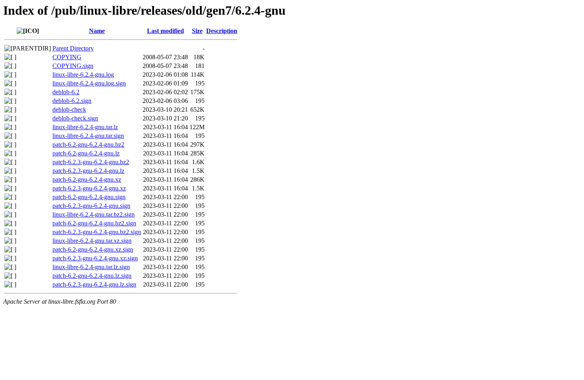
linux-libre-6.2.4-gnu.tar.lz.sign (91, 267)
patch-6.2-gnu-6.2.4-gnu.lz (86, 153)
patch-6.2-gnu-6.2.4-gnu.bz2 (88, 144)
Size (197, 30)
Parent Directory (73, 48)
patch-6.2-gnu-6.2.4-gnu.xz (86, 179)
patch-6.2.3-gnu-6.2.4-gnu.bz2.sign (96, 232)
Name (97, 30)
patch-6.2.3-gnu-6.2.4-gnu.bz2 (90, 162)
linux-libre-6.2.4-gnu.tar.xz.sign (91, 240)
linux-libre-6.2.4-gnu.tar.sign (88, 135)
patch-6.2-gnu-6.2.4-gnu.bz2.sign (94, 223)
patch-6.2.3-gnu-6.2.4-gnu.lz (88, 170)
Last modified (165, 30)
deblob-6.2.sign (71, 100)
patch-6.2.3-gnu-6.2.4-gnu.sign (91, 205)
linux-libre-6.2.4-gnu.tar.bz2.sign (93, 214)
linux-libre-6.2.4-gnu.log (83, 74)
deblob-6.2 (65, 92)
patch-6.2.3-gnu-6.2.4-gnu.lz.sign (94, 284)
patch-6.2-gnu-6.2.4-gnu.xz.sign (92, 249)
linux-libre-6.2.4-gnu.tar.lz (85, 127)
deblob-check (69, 109)
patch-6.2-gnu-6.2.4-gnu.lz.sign (91, 275)
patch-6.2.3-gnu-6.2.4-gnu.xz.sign (95, 258)
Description (221, 30)
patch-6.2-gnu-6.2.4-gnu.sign (89, 197)
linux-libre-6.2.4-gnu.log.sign (89, 83)
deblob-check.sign (75, 118)
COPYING (66, 57)
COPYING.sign (72, 65)
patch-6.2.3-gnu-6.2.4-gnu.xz (89, 188)
